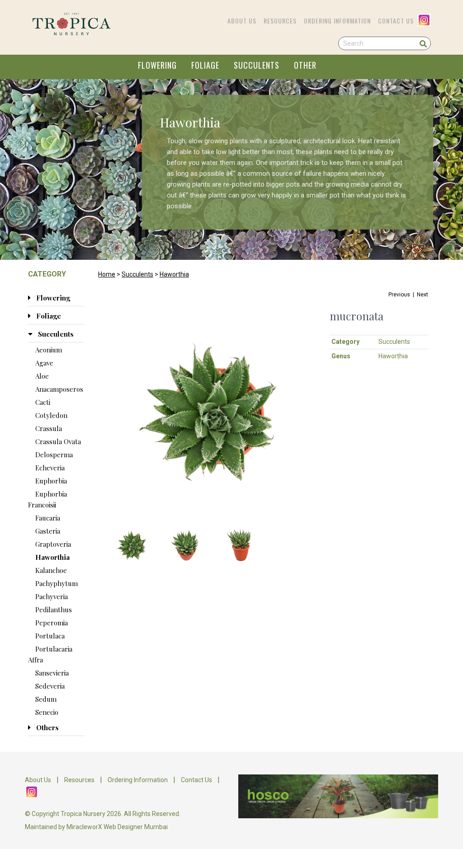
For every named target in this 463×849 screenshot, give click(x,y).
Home (106, 274)
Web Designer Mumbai (136, 826)
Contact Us (396, 20)
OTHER (305, 65)
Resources (280, 20)
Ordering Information (337, 20)
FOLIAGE (205, 65)
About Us (241, 20)
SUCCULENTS (256, 65)
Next (422, 294)
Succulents (137, 274)
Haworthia (174, 274)
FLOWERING (157, 65)
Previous (399, 294)
